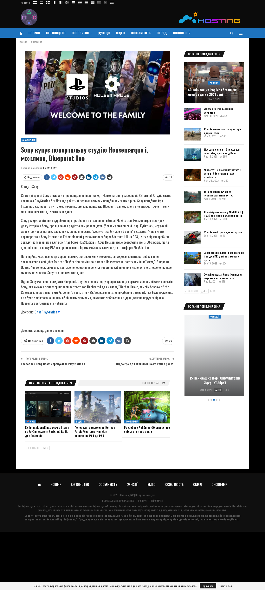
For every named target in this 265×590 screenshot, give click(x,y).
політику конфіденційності (223, 519)
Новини (34, 33)
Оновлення (182, 33)
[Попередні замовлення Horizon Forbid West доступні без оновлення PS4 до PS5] (97, 407)
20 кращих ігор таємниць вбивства (219, 110)
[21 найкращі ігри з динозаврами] (192, 237)
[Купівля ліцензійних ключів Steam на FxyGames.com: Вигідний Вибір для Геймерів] (48, 407)
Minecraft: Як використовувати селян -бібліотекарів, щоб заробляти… (222, 173)
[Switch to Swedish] (86, 2)
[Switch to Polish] (73, 2)
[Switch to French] (54, 2)
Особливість (81, 33)
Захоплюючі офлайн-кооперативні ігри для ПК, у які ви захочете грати (224, 256)
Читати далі (225, 586)
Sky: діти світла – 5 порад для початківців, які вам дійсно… (222, 151)
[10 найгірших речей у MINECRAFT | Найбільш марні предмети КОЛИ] (192, 217)
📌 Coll (30, 421)
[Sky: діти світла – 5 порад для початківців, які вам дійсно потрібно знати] (192, 154)
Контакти (25, 2)
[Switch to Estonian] (41, 2)
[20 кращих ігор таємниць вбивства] (192, 114)
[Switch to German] (112, 2)
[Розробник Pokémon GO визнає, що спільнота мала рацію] (147, 407)
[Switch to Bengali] (99, 2)
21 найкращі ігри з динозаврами (223, 232)
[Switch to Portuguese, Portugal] (105, 2)
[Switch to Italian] (60, 2)
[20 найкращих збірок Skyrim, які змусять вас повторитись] (192, 279)
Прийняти (208, 586)
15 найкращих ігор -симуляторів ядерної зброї (223, 131)
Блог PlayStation (46, 311)
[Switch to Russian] (35, 2)
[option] (214, 356)
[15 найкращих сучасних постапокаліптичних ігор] (192, 197)
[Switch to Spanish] (80, 2)
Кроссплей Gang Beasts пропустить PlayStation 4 (53, 364)
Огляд (162, 33)
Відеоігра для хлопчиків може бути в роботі (145, 364)
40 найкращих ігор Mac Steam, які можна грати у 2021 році (213, 92)
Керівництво (56, 33)
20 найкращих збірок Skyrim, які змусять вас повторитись (223, 276)
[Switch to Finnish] (48, 2)
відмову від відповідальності (180, 519)
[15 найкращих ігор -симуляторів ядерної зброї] (192, 134)
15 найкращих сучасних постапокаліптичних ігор (218, 193)
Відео (120, 33)
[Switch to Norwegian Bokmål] (67, 2)
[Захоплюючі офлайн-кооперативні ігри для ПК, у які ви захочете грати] (192, 258)
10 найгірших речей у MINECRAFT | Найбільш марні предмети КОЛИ (223, 214)
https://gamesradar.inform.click (59, 506)
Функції (104, 33)
